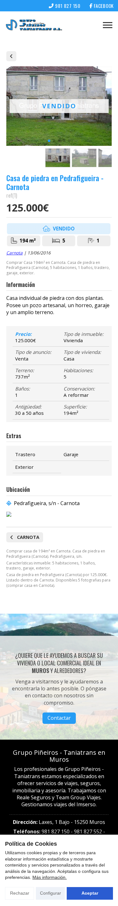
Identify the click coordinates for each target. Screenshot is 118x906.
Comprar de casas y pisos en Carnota (11, 56)
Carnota (14, 253)
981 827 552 (88, 831)
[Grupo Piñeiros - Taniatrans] (34, 25)
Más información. (49, 877)
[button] (49, 141)
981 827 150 (56, 831)
